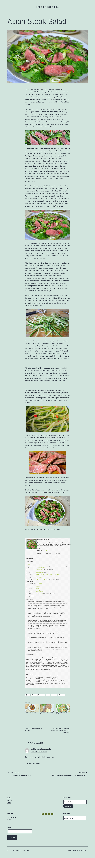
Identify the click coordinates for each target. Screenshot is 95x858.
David (28, 730)
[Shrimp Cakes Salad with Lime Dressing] (63, 708)
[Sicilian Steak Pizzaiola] (32, 708)
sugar (37, 588)
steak (29, 564)
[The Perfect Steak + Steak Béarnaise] (47, 708)
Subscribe (68, 806)
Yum (72, 539)
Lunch (46, 548)
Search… (10, 827)
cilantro (61, 730)
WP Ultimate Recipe (65, 687)
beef (57, 730)
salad (64, 732)
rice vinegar (39, 583)
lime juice (39, 585)
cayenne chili (39, 593)
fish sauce (38, 586)
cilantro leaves (39, 572)
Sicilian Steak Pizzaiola (30, 712)
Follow (9, 819)
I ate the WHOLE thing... (47, 7)
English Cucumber (40, 567)
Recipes (9, 800)
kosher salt (38, 577)
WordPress (83, 850)
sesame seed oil (40, 591)
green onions (39, 569)
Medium (53, 529)
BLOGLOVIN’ (44, 529)
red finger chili (39, 590)
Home (9, 797)
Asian (46, 550)
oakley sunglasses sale (41, 749)
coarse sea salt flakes (41, 579)
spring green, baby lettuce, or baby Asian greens (48, 574)
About (9, 802)
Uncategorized (66, 728)
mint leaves (39, 571)
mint (65, 730)
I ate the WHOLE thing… (18, 850)
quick (68, 730)
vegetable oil (41, 576)
